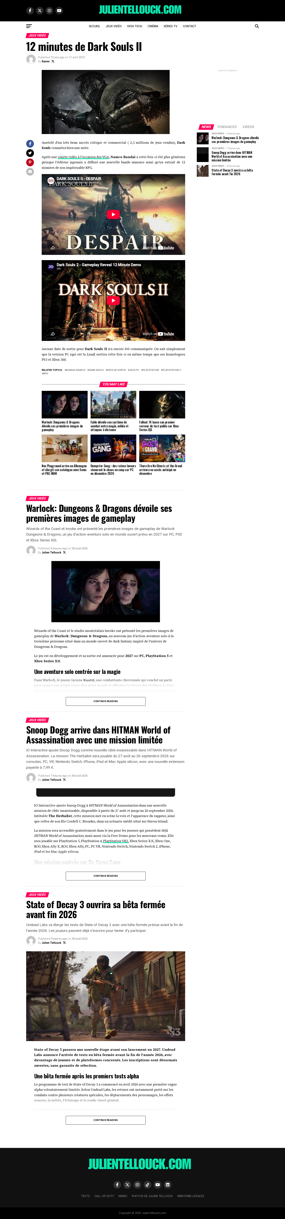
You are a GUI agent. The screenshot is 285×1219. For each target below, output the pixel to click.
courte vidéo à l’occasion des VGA (83, 157)
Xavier (46, 61)
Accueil (94, 26)
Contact (189, 26)
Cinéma (153, 26)
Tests (85, 1196)
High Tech (134, 26)
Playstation (151, 370)
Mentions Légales (190, 1196)
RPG (45, 373)
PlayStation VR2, (116, 841)
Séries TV (170, 26)
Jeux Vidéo (114, 26)
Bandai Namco (75, 370)
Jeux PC (134, 370)
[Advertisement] (228, 96)
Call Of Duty (104, 1196)
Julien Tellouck (51, 552)
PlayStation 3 (171, 370)
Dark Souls (96, 370)
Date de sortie (116, 370)
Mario (123, 1196)
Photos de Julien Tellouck (152, 1196)
